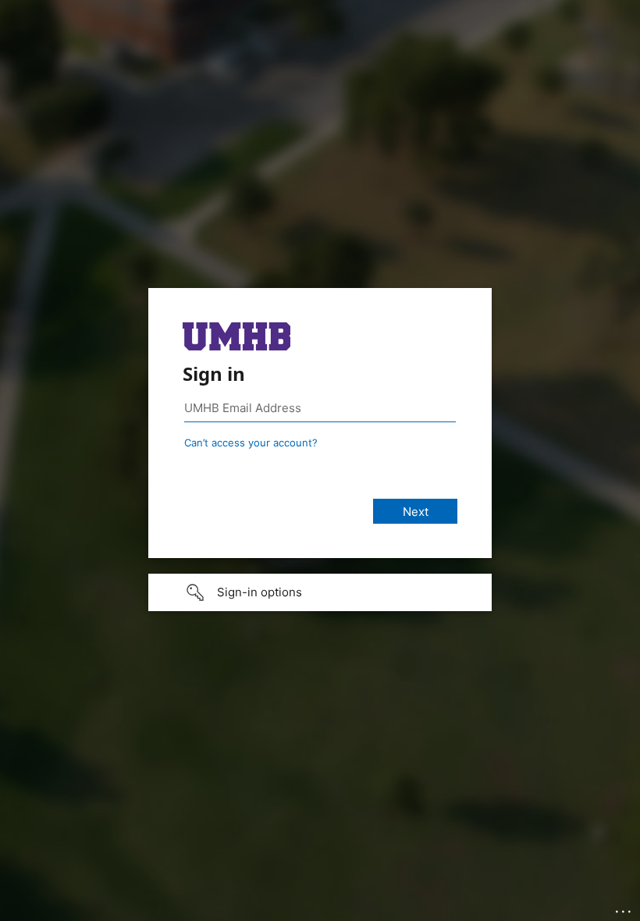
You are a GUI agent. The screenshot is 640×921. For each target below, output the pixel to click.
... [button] (624, 908)
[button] (320, 592)
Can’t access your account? (251, 442)
